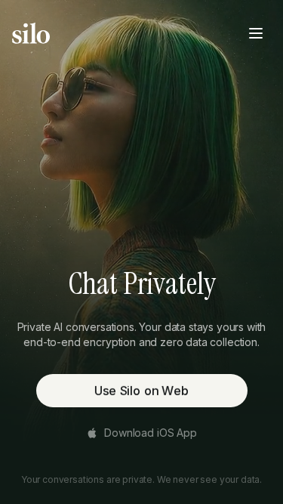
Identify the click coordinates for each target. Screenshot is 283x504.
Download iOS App (150, 432)
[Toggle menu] (256, 33)
